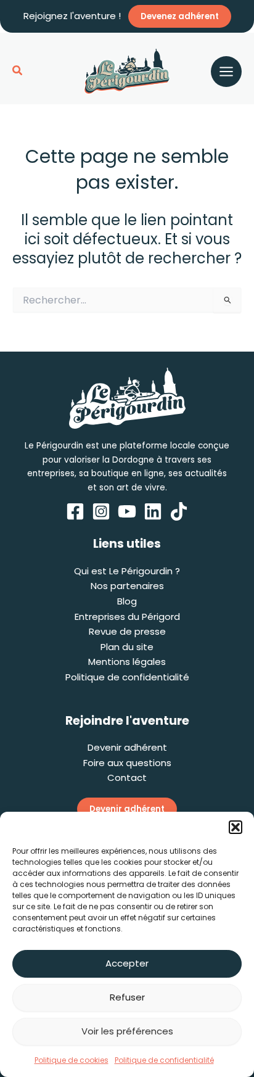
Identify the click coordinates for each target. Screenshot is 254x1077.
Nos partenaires (127, 585)
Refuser (127, 997)
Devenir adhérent (127, 747)
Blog (127, 601)
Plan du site (127, 646)
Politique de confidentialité (164, 1060)
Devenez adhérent (180, 16)
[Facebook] (75, 511)
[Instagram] (101, 511)
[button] (235, 827)
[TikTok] (179, 511)
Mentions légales (127, 661)
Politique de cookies (72, 1060)
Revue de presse (127, 631)
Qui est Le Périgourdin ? (127, 570)
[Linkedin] (153, 511)
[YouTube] (127, 511)
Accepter (127, 963)
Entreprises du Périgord (127, 616)
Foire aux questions (127, 762)
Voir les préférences (127, 1031)
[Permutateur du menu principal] (226, 71)
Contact (127, 777)
